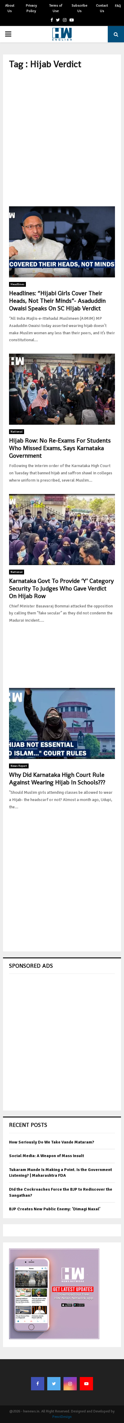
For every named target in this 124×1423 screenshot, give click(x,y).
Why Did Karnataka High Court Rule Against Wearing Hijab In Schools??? (57, 778)
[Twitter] (53, 1383)
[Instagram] (70, 1383)
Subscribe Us (79, 8)
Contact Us (102, 8)
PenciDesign (62, 1417)
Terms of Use (55, 8)
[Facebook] (37, 1383)
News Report (19, 766)
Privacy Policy (31, 8)
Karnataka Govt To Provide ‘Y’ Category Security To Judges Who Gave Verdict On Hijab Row (61, 588)
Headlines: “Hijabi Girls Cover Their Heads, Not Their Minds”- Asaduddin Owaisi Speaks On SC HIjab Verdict (57, 300)
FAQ (118, 6)
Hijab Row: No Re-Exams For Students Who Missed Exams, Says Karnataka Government (60, 448)
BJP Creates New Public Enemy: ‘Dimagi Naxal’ (55, 1209)
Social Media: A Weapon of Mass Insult (46, 1155)
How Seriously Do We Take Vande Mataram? (51, 1142)
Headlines (17, 284)
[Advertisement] (62, 138)
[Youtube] (86, 1383)
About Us (9, 8)
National (17, 431)
